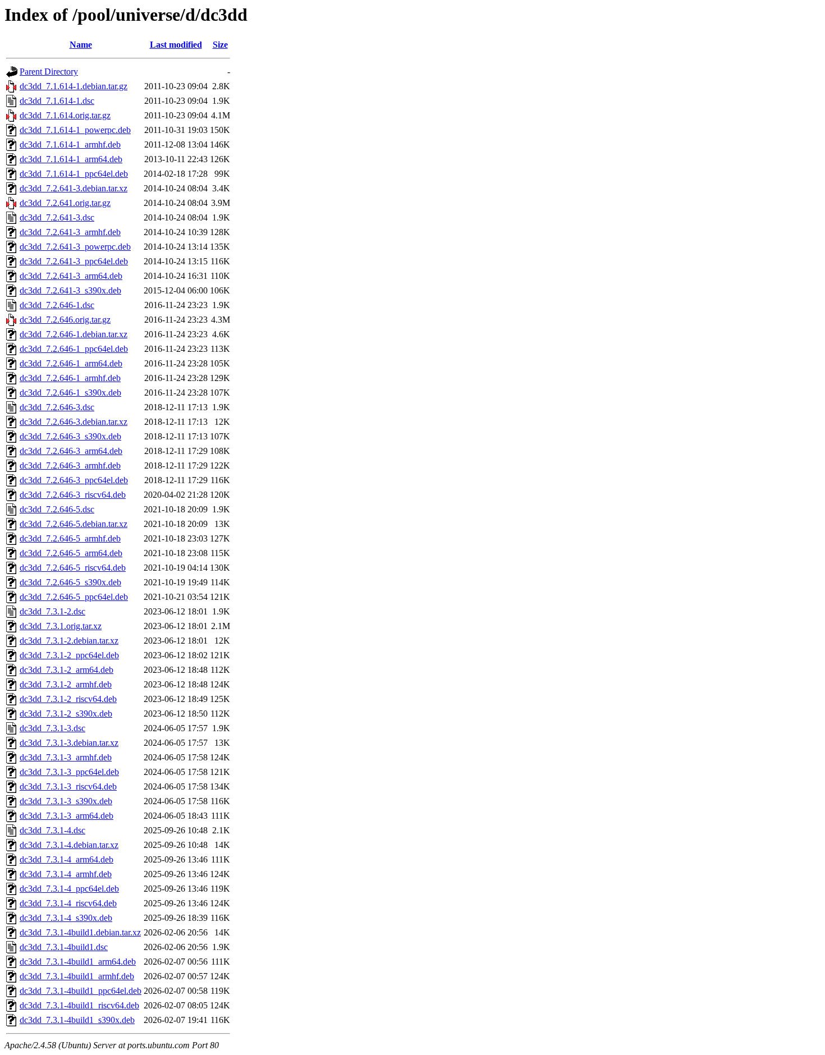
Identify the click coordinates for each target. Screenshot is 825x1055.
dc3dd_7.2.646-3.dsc (57, 407)
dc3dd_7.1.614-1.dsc (57, 101)
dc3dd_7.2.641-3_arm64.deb (71, 276)
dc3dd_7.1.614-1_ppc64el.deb (74, 173)
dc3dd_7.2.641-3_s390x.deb (70, 290)
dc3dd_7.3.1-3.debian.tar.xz (69, 742)
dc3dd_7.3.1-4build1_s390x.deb (77, 1020)
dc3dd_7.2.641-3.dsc (57, 217)
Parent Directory (49, 71)
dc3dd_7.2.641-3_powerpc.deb (75, 246)
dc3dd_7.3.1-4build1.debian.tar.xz (80, 932)
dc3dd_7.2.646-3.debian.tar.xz (73, 421)
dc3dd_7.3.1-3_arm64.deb (66, 815)
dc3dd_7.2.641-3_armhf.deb (70, 232)
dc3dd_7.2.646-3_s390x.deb (70, 436)
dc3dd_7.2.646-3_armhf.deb (70, 465)
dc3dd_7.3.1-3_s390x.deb (66, 801)
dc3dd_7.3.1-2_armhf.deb (66, 684)
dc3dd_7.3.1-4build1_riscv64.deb (79, 1005)
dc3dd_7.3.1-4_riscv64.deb (68, 903)
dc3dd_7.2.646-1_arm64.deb (71, 363)
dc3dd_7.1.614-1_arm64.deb (71, 159)
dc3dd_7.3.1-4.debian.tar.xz (69, 845)
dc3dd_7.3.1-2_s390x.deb (66, 713)
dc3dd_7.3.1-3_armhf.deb (66, 757)
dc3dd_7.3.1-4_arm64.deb (66, 859)
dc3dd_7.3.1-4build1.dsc (64, 947)
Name (81, 44)
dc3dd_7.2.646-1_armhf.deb (70, 378)
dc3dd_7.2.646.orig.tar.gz (65, 319)
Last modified (176, 44)
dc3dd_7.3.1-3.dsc (52, 728)
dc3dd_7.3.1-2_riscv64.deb (68, 699)
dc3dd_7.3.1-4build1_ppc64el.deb (80, 991)
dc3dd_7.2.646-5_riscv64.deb (73, 567)
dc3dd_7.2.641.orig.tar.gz (65, 203)
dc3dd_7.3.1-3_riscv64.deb (68, 786)
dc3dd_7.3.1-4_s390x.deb (66, 918)
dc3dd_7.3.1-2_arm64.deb (66, 670)
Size (220, 44)
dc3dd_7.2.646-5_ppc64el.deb (74, 597)
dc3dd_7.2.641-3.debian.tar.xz (73, 188)
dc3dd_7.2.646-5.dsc (57, 509)
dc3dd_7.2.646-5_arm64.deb (71, 553)
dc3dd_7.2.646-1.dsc (57, 305)
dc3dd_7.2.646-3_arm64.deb (71, 451)
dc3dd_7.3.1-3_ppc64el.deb (69, 772)
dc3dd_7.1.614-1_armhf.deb (70, 144)
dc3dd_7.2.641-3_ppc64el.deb (74, 261)
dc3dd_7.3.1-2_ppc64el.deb (69, 655)
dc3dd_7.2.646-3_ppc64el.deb (74, 480)
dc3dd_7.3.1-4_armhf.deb (66, 874)
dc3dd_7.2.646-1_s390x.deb (70, 392)
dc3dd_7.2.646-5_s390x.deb (70, 582)
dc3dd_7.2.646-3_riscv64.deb (73, 494)
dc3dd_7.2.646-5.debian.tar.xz (73, 524)
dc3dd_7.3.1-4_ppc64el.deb (69, 888)
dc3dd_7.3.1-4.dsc (52, 830)
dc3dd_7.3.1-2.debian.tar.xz (69, 640)
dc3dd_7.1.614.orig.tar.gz (65, 115)
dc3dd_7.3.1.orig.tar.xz (61, 626)
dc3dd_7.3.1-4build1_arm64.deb (78, 961)
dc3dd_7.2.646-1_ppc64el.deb (74, 349)
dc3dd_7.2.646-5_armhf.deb (70, 538)
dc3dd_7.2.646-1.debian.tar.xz (73, 334)
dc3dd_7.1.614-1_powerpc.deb (75, 130)
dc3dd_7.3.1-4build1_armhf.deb (77, 976)
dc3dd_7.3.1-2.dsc (52, 611)
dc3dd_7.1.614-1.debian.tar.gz (73, 86)
